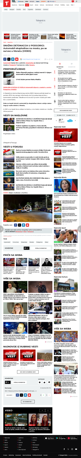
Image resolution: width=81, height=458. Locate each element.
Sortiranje (41, 379)
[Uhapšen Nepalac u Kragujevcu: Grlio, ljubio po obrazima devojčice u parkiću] (40, 420)
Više (72, 5)
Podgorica (39, 242)
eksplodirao (30, 63)
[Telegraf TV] (76, 449)
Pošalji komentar (41, 248)
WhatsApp (19, 231)
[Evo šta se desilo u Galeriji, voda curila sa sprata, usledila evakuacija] (16, 420)
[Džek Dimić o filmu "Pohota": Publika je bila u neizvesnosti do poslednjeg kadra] (57, 321)
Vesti (4, 42)
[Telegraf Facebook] (64, 449)
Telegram (30, 231)
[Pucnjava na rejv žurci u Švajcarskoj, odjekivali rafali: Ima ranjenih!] (25, 36)
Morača (32, 242)
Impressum (18, 455)
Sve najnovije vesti (66, 110)
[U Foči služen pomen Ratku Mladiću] (8, 82)
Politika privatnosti (37, 455)
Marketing (11, 455)
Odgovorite (9, 395)
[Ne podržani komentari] (49, 382)
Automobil (7, 63)
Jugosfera (10, 42)
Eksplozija (24, 242)
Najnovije (60, 127)
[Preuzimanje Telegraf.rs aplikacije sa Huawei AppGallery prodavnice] (72, 438)
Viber (24, 231)
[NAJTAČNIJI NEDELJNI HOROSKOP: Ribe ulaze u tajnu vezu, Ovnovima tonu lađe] (8, 180)
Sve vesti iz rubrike (28, 372)
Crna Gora (16, 242)
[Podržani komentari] (44, 382)
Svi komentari (28, 401)
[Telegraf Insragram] (72, 449)
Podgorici (12, 65)
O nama (5, 455)
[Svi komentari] (39, 382)
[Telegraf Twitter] (68, 449)
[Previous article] (2, 229)
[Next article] (79, 229)
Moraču (31, 65)
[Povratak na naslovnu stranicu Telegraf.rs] (6, 3)
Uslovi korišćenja (7, 236)
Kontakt (45, 455)
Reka (46, 242)
